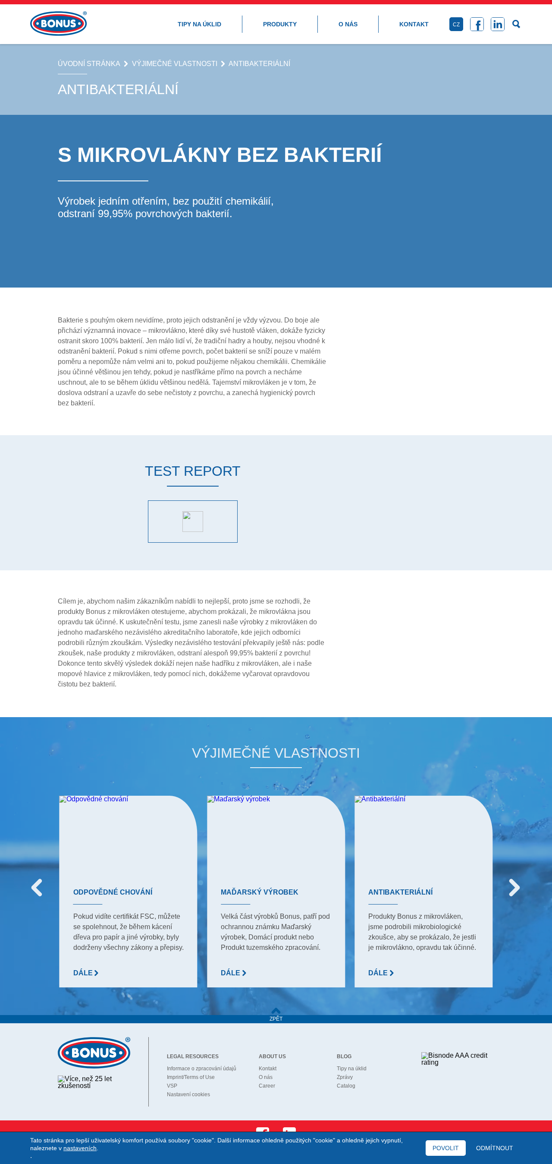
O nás (348, 24)
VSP (172, 1086)
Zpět (276, 1019)
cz (456, 25)
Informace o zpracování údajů (201, 1069)
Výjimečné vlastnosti (174, 63)
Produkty (280, 24)
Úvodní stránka (89, 63)
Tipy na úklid (199, 24)
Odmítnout (494, 1148)
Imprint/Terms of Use (191, 1077)
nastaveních (80, 1148)
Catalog (346, 1086)
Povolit (446, 1148)
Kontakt (414, 24)
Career (267, 1086)
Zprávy (345, 1077)
